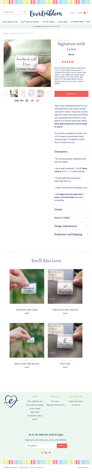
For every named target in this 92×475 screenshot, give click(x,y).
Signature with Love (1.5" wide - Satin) (22, 33)
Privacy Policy (23, 467)
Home (5, 33)
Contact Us (76, 405)
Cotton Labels (48, 21)
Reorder (79, 13)
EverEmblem (12, 467)
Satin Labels (63, 21)
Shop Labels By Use (9, 21)
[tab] (71, 151)
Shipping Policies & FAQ (55, 405)
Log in (72, 13)
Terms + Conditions (36, 467)
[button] (68, 62)
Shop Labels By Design (30, 21)
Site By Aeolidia (83, 467)
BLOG (88, 21)
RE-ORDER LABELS (77, 21)
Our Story (55, 401)
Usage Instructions (76, 401)
